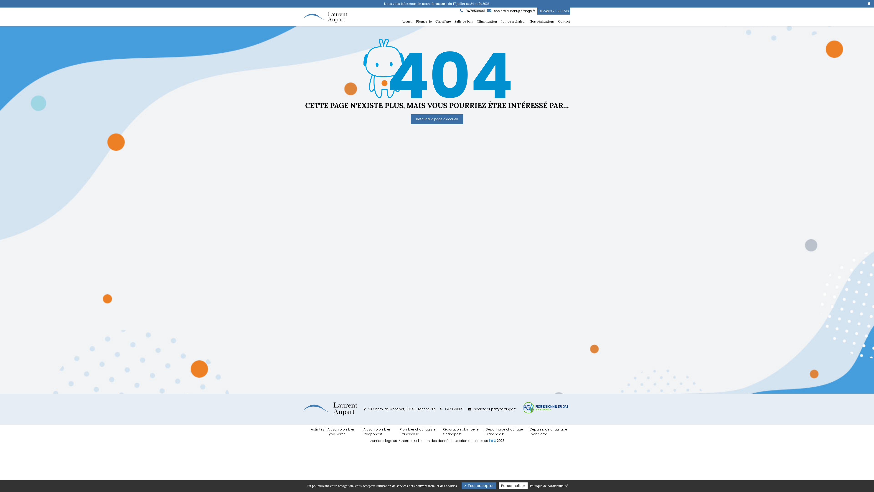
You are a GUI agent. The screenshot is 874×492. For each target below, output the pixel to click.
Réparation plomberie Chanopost (461, 431)
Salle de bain (464, 21)
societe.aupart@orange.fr (514, 11)
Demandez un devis (554, 11)
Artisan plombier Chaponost (376, 431)
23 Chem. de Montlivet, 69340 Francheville (401, 409)
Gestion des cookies (471, 440)
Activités (317, 429)
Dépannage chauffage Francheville (504, 431)
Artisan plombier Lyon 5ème (341, 431)
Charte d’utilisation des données (425, 440)
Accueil (407, 21)
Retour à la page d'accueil (437, 119)
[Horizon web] (492, 440)
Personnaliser (513, 485)
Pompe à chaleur (513, 21)
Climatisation (487, 21)
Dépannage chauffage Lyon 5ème (548, 431)
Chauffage (443, 21)
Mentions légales (383, 440)
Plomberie (424, 21)
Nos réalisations (542, 21)
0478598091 (454, 409)
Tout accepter (480, 485)
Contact (564, 21)
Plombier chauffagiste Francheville (418, 431)
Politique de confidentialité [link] (549, 486)
